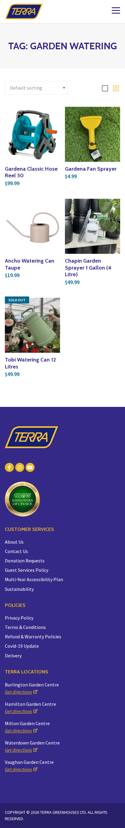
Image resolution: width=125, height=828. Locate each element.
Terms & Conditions (25, 627)
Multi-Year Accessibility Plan (34, 579)
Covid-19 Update (22, 646)
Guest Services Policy (26, 570)
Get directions (18, 692)
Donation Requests (25, 561)
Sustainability (19, 589)
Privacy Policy (19, 618)
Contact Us (16, 551)
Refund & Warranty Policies (33, 636)
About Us (14, 542)
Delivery (13, 656)
